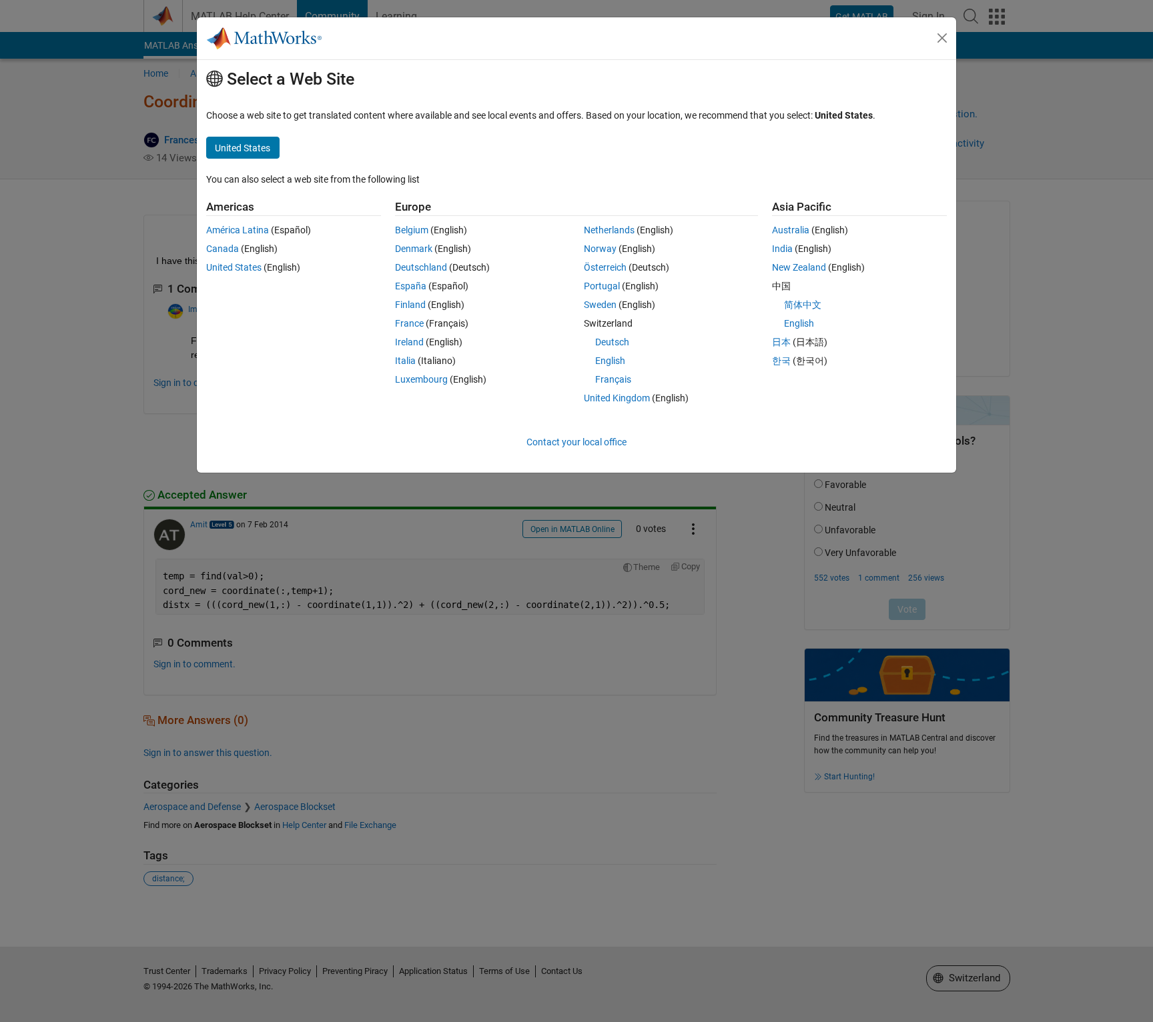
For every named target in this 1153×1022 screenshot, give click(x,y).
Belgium (411, 230)
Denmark (413, 248)
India (782, 248)
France (409, 323)
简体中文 (802, 304)
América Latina (237, 230)
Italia (405, 360)
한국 (781, 360)
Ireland (409, 342)
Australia (790, 230)
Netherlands (609, 230)
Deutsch (612, 342)
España (410, 286)
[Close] (942, 38)
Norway (600, 248)
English (610, 360)
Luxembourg (421, 379)
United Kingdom (617, 398)
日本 (781, 342)
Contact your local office (576, 442)
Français (613, 379)
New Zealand (799, 267)
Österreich (605, 267)
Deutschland (421, 267)
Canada (222, 248)
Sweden (600, 304)
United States (234, 267)
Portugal (602, 286)
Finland (410, 304)
